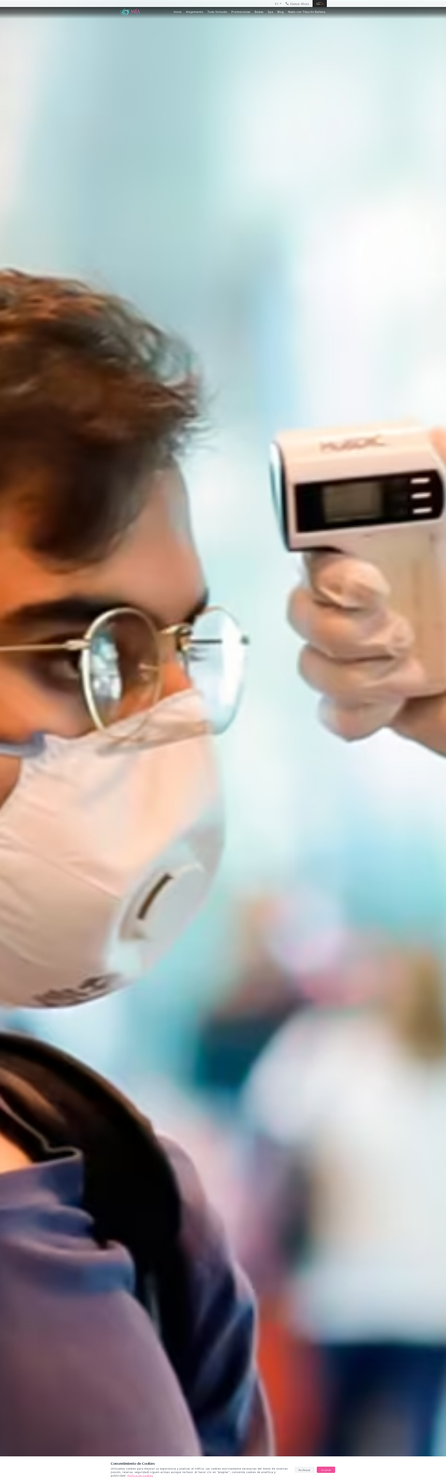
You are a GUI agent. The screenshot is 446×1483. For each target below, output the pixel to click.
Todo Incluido (217, 12)
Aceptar (326, 1470)
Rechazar (304, 1470)
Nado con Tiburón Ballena (306, 12)
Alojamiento (194, 12)
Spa (270, 12)
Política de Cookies (140, 1475)
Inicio (178, 12)
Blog (280, 12)
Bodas (259, 12)
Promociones (241, 12)
